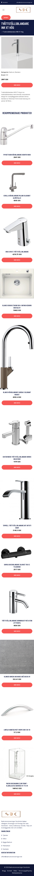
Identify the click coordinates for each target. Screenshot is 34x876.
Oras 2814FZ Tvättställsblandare (17, 252)
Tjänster (5, 835)
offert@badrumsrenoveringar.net (24, 2)
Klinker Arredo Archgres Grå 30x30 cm (17, 677)
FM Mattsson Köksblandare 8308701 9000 (17, 155)
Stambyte (6, 849)
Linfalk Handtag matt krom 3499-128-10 (17, 730)
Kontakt (9, 871)
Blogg (4, 871)
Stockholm (5, 2)
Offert (6, 17)
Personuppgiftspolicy (25, 871)
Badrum (11, 72)
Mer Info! (17, 85)
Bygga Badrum (7, 842)
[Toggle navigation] (3, 9)
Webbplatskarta (17, 873)
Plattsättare (6, 846)
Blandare (17, 72)
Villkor (15, 871)
